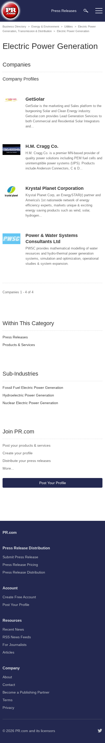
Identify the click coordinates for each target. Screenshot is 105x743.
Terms (7, 700)
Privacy (8, 708)
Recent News (13, 629)
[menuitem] (86, 10)
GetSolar (35, 99)
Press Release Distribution (24, 572)
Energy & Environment (45, 26)
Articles (8, 652)
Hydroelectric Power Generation (28, 395)
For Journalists (15, 645)
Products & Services (19, 345)
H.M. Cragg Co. (41, 146)
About (7, 677)
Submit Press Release (20, 557)
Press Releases (15, 337)
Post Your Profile (52, 483)
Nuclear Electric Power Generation (30, 403)
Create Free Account (19, 597)
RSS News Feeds (17, 637)
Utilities (68, 26)
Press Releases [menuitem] (63, 11)
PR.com (21, 731)
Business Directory (14, 26)
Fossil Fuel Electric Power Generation (33, 388)
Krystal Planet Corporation (54, 188)
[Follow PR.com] (99, 731)
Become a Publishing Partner (26, 692)
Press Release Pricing (20, 565)
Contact (9, 685)
